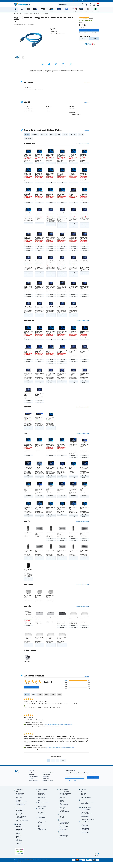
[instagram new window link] (67, 780)
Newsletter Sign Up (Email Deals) (87, 802)
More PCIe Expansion (64, 829)
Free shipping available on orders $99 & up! (22, 0)
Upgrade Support (85, 821)
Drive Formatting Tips (85, 829)
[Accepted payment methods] (85, 860)
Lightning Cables (63, 803)
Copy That (40, 819)
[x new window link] (72, 780)
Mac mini (18, 833)
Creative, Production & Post (86, 809)
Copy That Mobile (41, 821)
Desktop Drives (19, 809)
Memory (61, 814)
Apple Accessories (19, 842)
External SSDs (19, 814)
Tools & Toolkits (62, 833)
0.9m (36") (84, 38)
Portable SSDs (19, 813)
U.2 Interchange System (64, 825)
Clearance (83, 804)
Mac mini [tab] (81, 134)
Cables (39, 800)
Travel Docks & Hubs (41, 794)
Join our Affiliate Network (33, 776)
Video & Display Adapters (42, 798)
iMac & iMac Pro (19, 829)
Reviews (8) (91, 18)
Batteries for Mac (41, 810)
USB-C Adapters (63, 798)
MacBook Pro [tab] (35, 134)
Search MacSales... (63, 4)
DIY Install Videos (32, 774)
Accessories (62, 831)
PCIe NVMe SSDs (19, 794)
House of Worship (84, 815)
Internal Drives (19, 789)
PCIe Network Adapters (64, 827)
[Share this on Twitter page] (88, 44)
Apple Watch (18, 837)
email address (69, 777)
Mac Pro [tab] (65, 134)
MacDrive (39, 826)
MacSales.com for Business (48, 780)
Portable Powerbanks (42, 813)
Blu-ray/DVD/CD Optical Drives (22, 820)
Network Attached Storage (21, 816)
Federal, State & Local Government (87, 819)
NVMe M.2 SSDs (19, 796)
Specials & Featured (85, 803)
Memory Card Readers (42, 806)
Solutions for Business (86, 807)
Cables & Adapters (64, 789)
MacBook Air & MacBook (20, 827)
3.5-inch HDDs (18, 798)
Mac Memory (62, 816)
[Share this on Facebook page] (90, 44)
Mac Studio (18, 832)
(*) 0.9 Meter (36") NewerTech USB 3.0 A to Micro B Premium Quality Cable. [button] (59, 705)
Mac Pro (17, 830)
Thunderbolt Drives (19, 810)
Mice (82, 796)
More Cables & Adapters (64, 811)
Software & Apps (41, 817)
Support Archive (84, 831)
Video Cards (83, 793)
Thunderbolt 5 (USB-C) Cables (65, 791)
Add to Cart (89, 30)
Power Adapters (41, 812)
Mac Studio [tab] (73, 134)
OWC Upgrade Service (85, 832)
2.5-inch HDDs (18, 800)
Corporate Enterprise (85, 810)
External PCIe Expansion (64, 822)
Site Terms (41, 859)
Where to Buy (31, 778)
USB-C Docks (40, 796)
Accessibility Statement (33, 780)
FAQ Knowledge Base (85, 828)
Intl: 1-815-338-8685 (95, 0)
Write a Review (31, 687)
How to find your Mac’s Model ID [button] (82, 143)
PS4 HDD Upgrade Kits (20, 804)
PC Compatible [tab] (28, 138)
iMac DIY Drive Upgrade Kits (21, 803)
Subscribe (92, 777)
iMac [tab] (59, 134)
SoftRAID (39, 831)
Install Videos (62, 225)
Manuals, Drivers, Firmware (86, 826)
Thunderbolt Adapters (64, 794)
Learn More (28, 162)
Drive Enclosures (19, 821)
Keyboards (83, 794)
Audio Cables (62, 808)
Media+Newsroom (46, 776)
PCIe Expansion (63, 820)
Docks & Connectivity (42, 789)
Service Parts (62, 838)
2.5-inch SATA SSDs (20, 793)
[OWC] (22, 4)
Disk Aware (40, 822)
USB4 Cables (62, 796)
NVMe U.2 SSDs (19, 797)
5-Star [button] (66, 680)
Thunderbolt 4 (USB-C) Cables (65, 793)
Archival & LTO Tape (20, 819)
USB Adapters (62, 801)
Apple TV (18, 839)
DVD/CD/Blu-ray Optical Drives (22, 801)
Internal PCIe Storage (64, 826)
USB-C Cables (62, 797)
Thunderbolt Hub (41, 793)
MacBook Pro (18, 826)
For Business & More (67, 0)
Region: (77, 0)
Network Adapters (41, 797)
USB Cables (62, 800)
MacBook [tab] (52, 134)
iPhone (17, 836)
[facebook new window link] (65, 780)
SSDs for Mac (18, 791)
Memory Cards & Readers (43, 802)
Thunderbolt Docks (41, 791)
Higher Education (84, 812)
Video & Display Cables (64, 804)
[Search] (82, 4)
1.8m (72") (94, 38)
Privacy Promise (46, 778)
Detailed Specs (50, 223)
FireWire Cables (62, 810)
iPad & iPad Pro (19, 834)
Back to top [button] (87, 676)
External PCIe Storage (64, 823)
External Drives (19, 807)
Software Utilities (41, 829)
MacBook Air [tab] (44, 134)
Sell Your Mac (18, 843)
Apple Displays (19, 840)
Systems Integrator (85, 816)
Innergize (39, 825)
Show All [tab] (27, 134)
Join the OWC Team (46, 774)
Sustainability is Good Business (48, 772)
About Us (30, 772)
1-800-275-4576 (87, 0)
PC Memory (62, 817)
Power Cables (40, 815)
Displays (82, 791)
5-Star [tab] (33, 694)
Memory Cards (40, 804)
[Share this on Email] (94, 44)
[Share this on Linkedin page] (86, 44)
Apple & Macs (19, 824)
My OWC (39, 828)
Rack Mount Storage (20, 817)
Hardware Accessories (64, 835)
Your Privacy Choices (18, 861)
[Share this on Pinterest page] (92, 44)
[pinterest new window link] (75, 780)
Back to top (87, 82)
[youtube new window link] (69, 780)
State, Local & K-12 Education (86, 813)
